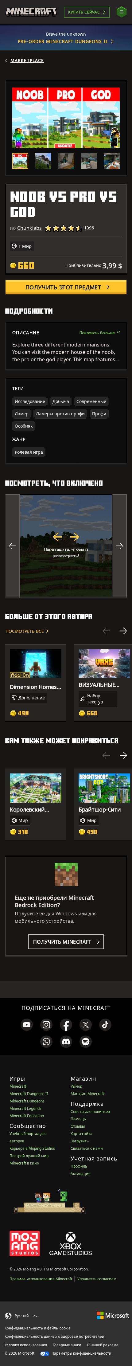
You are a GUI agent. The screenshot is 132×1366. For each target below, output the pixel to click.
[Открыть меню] (121, 12)
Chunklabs (29, 228)
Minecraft (18, 1086)
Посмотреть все (25, 631)
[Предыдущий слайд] (106, 631)
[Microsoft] (113, 1315)
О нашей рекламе (102, 1345)
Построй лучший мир (29, 1155)
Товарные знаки (67, 1345)
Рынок (76, 1086)
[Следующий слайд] (123, 631)
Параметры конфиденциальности (81, 1353)
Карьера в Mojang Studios (32, 1148)
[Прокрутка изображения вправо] (119, 546)
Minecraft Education (27, 1115)
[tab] (20, 161)
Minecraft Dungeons (27, 1101)
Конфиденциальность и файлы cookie (38, 1328)
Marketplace (27, 60)
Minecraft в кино (24, 1163)
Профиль (79, 1166)
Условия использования (26, 1345)
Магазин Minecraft (87, 1093)
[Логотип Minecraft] (31, 12)
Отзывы (78, 1126)
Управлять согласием (96, 1279)
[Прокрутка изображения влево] (12, 546)
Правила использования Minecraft (41, 1279)
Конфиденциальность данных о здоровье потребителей (54, 1336)
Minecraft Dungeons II (29, 1093)
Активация (81, 1173)
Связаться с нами (87, 1148)
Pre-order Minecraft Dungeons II (62, 41)
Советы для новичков (90, 1111)
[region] (66, 546)
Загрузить (80, 1141)
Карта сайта (81, 1133)
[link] (27, 1025)
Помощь (78, 1118)
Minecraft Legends (25, 1108)
